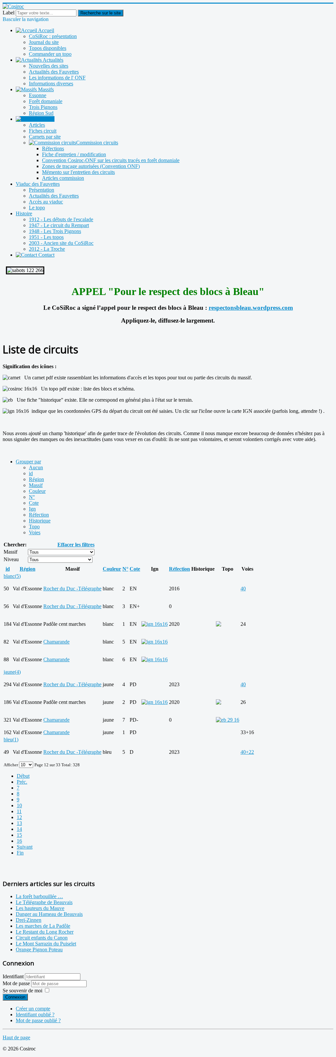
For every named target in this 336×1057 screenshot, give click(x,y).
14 (19, 829)
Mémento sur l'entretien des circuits (78, 172)
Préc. (22, 782)
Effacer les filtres (75, 544)
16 (19, 841)
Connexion (15, 997)
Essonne (37, 95)
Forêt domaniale (45, 101)
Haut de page (16, 1037)
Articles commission (63, 178)
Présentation (41, 190)
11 (19, 811)
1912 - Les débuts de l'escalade (61, 219)
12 (19, 817)
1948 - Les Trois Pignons (55, 231)
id (31, 473)
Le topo (37, 207)
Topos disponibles (47, 48)
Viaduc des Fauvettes (38, 184)
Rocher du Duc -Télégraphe (72, 588)
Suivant (24, 847)
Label (8, 12)
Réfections (53, 148)
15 (19, 835)
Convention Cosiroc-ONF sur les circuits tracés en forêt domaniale (110, 160)
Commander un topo (50, 54)
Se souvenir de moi (22, 990)
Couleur (37, 491)
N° (32, 497)
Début (23, 776)
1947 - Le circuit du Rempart (59, 225)
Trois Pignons (43, 107)
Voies (34, 532)
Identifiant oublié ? (35, 1014)
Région (36, 479)
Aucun (36, 467)
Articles (37, 125)
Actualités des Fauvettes (54, 71)
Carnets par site (45, 136)
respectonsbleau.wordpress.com (251, 307)
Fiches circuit (42, 131)
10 (19, 805)
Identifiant (13, 976)
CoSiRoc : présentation (53, 36)
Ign (32, 509)
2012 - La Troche (47, 249)
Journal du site (44, 42)
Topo (34, 526)
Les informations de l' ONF (57, 77)
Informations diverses (51, 83)
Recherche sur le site (100, 13)
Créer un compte (33, 1008)
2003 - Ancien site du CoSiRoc (61, 243)
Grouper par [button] (28, 461)
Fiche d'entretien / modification (74, 154)
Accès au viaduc (46, 201)
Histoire (24, 213)
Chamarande (56, 642)
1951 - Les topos (46, 237)
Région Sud (41, 113)
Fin (20, 853)
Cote (34, 503)
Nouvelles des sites (48, 66)
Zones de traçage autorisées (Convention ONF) (91, 166)
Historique (40, 520)
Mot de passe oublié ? (38, 1020)
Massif (36, 485)
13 (19, 823)
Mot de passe (17, 983)
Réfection (39, 515)
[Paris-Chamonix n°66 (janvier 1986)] (227, 720)
